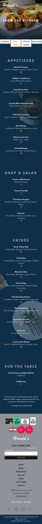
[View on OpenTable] (21, 430)
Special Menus (26, 43)
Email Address (10, 450)
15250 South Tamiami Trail (21, 490)
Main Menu (15, 43)
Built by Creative (21, 521)
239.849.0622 (21, 496)
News (21, 479)
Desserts (5, 42)
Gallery (21, 475)
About (21, 465)
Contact (21, 486)
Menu (21, 468)
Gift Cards (21, 482)
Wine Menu (37, 42)
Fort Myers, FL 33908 (21, 493)
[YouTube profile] (23, 507)
